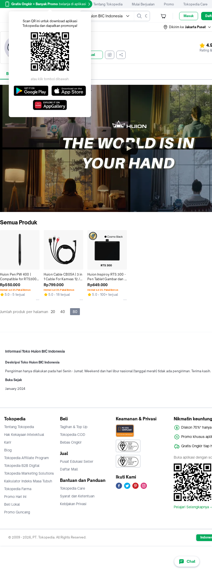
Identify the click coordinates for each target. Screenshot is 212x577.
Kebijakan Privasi (73, 504)
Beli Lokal (12, 504)
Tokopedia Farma (17, 489)
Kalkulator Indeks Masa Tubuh (28, 481)
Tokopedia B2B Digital (22, 466)
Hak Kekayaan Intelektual (24, 434)
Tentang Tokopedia (108, 4)
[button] (187, 27)
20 (53, 311)
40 (62, 311)
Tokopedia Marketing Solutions (29, 473)
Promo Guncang (17, 512)
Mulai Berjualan (143, 4)
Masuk (189, 16)
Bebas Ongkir (71, 442)
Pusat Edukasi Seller (76, 461)
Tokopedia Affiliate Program (26, 458)
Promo (169, 4)
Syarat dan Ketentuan (77, 496)
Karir (7, 442)
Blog (8, 450)
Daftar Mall (69, 469)
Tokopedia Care (195, 4)
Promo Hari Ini (15, 497)
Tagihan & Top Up (73, 427)
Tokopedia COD (72, 434)
